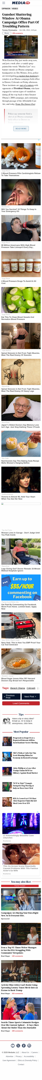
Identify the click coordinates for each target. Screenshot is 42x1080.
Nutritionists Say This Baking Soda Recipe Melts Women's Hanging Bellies (20, 462)
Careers (34, 1052)
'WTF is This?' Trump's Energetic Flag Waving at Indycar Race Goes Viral (23, 785)
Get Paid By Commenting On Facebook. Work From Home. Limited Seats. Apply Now (19, 607)
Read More (21, 128)
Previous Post (10, 696)
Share (6, 33)
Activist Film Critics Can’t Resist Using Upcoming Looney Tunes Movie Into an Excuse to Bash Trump (19, 987)
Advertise (9, 1056)
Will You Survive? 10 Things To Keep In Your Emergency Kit (18, 210)
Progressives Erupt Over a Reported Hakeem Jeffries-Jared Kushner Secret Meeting (25, 740)
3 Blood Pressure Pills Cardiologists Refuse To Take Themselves (20, 174)
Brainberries (6, 207)
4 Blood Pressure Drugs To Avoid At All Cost (18, 282)
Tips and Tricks (7, 530)
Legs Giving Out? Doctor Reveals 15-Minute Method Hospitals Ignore (20, 570)
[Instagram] (29, 1045)
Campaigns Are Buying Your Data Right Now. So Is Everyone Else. (19, 914)
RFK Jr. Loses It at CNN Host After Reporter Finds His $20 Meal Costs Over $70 (25, 801)
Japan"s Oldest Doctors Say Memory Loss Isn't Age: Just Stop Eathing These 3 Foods (20, 426)
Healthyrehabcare (7, 494)
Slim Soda (5, 458)
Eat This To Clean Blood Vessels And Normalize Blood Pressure (17, 318)
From (25, 103)
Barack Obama (17, 688)
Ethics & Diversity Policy (27, 1060)
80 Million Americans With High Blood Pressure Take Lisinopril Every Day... (18, 246)
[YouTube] (12, 1045)
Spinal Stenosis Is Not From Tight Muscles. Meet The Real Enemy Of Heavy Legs (20, 390)
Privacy (19, 1056)
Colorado (31, 688)
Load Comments (21, 703)
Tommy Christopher (9, 30)
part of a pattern (27, 85)
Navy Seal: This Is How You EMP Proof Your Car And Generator (20, 644)
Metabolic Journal (7, 676)
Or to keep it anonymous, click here (22, 722)
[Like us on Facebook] (23, 1045)
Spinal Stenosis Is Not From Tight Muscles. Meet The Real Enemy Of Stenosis (20, 354)
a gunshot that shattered (27, 75)
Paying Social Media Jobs (10, 602)
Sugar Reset (6, 171)
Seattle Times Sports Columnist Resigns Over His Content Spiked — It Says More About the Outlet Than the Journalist (20, 1025)
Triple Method (6, 350)
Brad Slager (5, 956)
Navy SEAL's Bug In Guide (10, 640)
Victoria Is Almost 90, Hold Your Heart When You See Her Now (18, 498)
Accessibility (29, 1056)
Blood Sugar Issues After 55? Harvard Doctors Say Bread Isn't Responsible (18, 679)
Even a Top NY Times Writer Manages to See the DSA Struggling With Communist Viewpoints (19, 950)
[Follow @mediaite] (18, 1045)
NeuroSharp (5, 422)
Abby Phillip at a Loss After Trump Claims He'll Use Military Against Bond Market (25, 770)
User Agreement (9, 1060)
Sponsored (5, 919)
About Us (25, 1052)
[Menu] (5, 3)
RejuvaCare (5, 386)
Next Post (29, 696)
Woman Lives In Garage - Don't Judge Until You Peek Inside (20, 534)
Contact (21, 1064)
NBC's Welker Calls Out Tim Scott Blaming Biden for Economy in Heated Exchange (25, 755)
